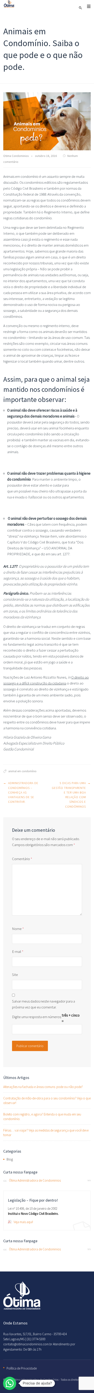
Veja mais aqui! (23, 1222)
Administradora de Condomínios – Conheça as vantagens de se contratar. (23, 792)
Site (15, 974)
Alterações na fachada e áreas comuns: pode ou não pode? (43, 1087)
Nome (18, 928)
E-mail (17, 951)
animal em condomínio (22, 771)
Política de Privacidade (22, 1368)
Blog (10, 1159)
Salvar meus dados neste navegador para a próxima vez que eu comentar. (43, 1004)
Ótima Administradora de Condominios (35, 1180)
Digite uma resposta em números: (37, 1016)
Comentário (22, 858)
